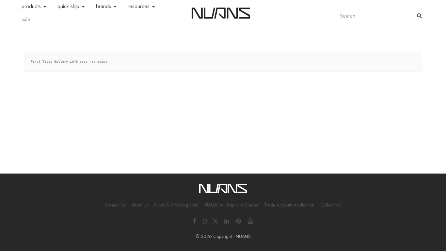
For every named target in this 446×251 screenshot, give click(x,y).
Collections (330, 205)
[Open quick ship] (83, 6)
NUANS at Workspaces (176, 205)
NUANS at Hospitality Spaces (231, 205)
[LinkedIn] (227, 220)
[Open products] (44, 6)
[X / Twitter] (215, 220)
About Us (139, 205)
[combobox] (372, 16)
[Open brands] (115, 6)
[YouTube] (251, 220)
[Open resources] (153, 6)
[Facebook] (194, 220)
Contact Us (115, 205)
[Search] (419, 16)
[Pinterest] (239, 220)
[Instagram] (204, 220)
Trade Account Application (289, 205)
